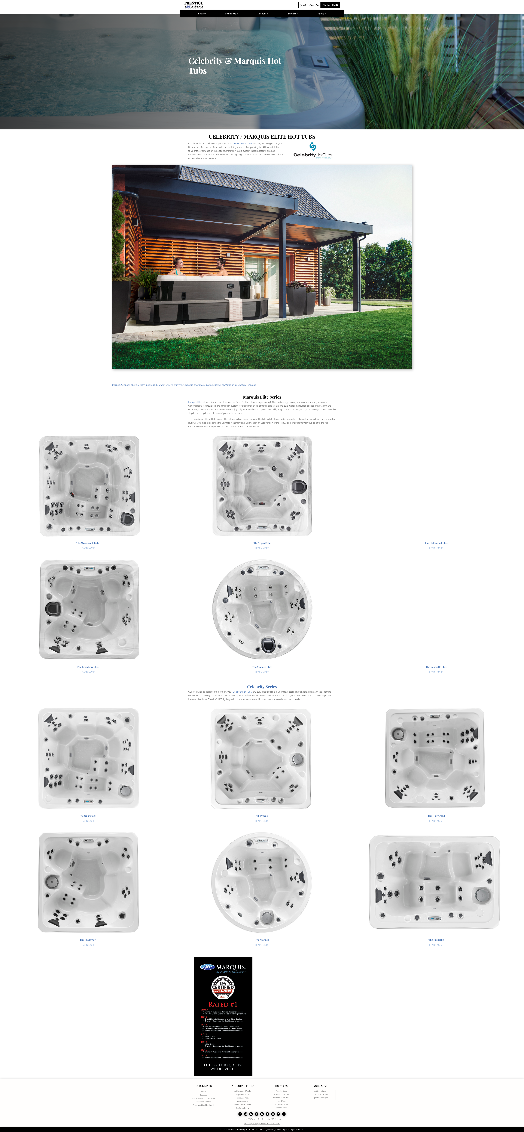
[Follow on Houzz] (251, 1114)
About (203, 1092)
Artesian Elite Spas (281, 1094)
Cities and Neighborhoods (203, 1105)
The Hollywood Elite (436, 543)
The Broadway (88, 939)
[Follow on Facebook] (240, 1114)
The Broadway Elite (88, 667)
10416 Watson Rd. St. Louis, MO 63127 (262, 1119)
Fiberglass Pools (242, 1098)
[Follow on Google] (262, 1114)
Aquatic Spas (281, 1091)
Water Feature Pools (242, 1105)
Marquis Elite (194, 402)
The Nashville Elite (436, 667)
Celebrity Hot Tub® (242, 143)
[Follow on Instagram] (245, 1114)
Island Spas (281, 1101)
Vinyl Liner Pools (243, 1094)
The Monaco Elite (262, 667)
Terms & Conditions (270, 1123)
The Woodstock (87, 815)
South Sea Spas (281, 1104)
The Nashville (436, 939)
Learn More (88, 548)
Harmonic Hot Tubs (281, 1098)
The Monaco (262, 939)
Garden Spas (281, 1108)
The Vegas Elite (262, 543)
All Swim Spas (320, 1091)
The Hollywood (436, 815)
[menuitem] (201, 13)
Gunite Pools (242, 1101)
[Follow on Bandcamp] (267, 1114)
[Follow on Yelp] (256, 1114)
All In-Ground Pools (242, 1091)
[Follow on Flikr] (284, 1114)
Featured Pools (242, 1108)
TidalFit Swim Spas (320, 1094)
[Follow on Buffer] (278, 1114)
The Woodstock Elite (87, 543)
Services (203, 1095)
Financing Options (203, 1102)
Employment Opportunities (203, 1098)
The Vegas (262, 815)
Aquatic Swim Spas (320, 1098)
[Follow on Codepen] (273, 1114)
